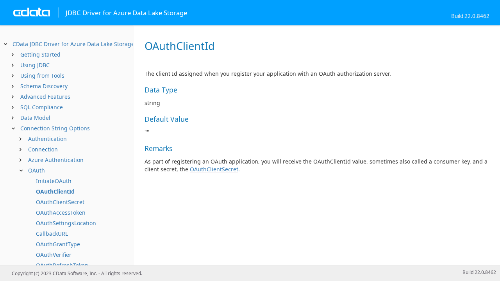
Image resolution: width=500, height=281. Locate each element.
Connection (43, 149)
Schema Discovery (44, 86)
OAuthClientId (55, 191)
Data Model (35, 117)
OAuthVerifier (53, 254)
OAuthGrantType (58, 244)
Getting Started (40, 54)
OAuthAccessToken (61, 212)
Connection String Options (55, 128)
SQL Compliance (41, 107)
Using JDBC (35, 65)
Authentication (47, 138)
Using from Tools (42, 75)
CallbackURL (52, 233)
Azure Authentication (56, 160)
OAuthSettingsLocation (66, 223)
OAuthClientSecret (60, 202)
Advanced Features (45, 96)
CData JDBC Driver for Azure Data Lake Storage (73, 44)
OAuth (36, 170)
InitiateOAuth (53, 181)
